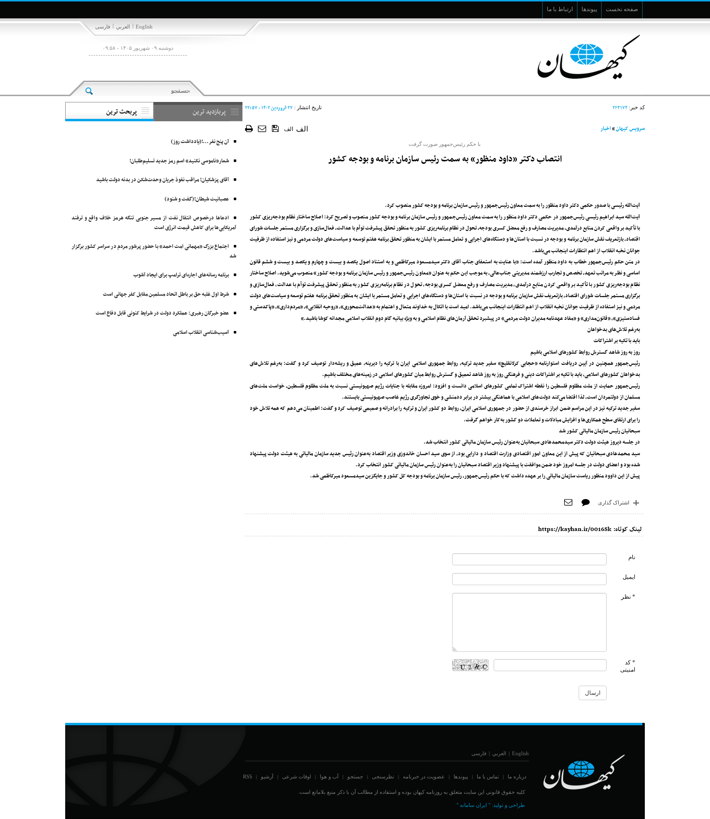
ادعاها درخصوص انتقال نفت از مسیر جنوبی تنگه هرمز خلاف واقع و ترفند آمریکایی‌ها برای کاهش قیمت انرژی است (153, 223)
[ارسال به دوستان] (262, 128)
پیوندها (461, 776)
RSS (247, 776)
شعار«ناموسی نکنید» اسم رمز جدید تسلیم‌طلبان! (179, 161)
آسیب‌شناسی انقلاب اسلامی (201, 332)
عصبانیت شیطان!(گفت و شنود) (197, 199)
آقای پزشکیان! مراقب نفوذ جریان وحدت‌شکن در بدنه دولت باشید (162, 180)
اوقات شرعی (296, 776)
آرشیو (267, 776)
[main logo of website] (581, 57)
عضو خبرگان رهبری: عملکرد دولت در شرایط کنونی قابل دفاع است (162, 313)
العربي (123, 26)
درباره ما (517, 776)
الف (288, 129)
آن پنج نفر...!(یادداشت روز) (200, 141)
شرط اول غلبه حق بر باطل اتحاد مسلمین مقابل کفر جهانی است (166, 294)
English (144, 26)
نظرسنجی (383, 776)
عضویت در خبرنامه (424, 776)
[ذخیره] (275, 128)
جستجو (355, 776)
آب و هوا (329, 776)
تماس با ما (488, 776)
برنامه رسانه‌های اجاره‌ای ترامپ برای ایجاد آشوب (181, 275)
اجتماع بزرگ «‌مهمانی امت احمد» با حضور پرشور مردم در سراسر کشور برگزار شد (153, 251)
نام (631, 557)
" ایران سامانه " (473, 805)
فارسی (102, 26)
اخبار (605, 128)
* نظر (628, 596)
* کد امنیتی (627, 666)
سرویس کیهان (630, 128)
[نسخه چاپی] (249, 128)
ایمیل (629, 577)
